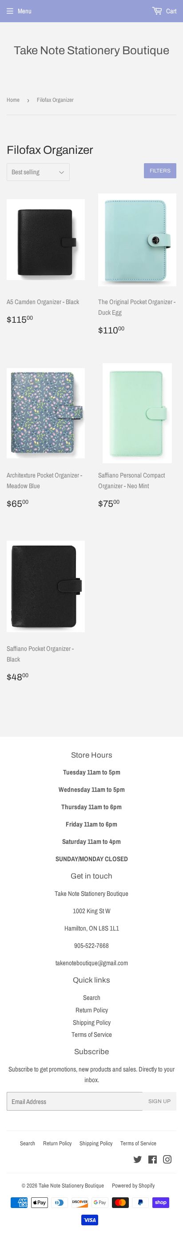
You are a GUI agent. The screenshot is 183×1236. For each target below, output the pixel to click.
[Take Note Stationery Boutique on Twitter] (137, 1160)
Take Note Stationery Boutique (91, 50)
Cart (170, 11)
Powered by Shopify (133, 1185)
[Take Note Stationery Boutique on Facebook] (152, 1160)
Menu (25, 11)
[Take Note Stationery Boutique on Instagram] (167, 1160)
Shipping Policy (92, 1022)
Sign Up (159, 1101)
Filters (160, 171)
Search (91, 997)
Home (13, 100)
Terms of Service (92, 1034)
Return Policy (92, 1010)
